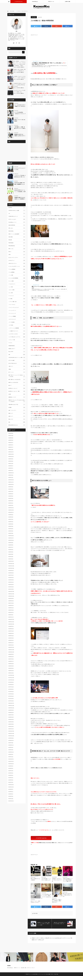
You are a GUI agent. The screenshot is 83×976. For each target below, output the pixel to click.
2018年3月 (10, 668)
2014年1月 (10, 782)
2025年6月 (10, 465)
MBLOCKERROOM (16, 225)
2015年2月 (10, 754)
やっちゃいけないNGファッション (17, 266)
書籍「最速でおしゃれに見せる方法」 (16, 379)
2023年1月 (10, 533)
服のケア (16, 385)
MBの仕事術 (12, 11)
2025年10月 (10, 456)
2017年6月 (10, 689)
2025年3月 (10, 472)
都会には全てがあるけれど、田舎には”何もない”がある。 (67, 895)
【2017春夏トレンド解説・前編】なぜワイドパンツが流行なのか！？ (19, 128)
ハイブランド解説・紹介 (16, 301)
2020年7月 (10, 603)
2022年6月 (10, 549)
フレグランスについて (16, 319)
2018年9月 (10, 654)
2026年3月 (10, 444)
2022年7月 (10, 547)
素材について (16, 413)
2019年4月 (10, 638)
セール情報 (16, 298)
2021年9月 (10, 570)
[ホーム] (8, 1)
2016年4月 (10, 721)
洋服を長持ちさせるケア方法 (16, 404)
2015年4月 (10, 749)
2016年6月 (10, 717)
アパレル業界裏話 (17, 272)
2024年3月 (10, 500)
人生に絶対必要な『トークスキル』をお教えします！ (46, 879)
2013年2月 (10, 796)
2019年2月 (10, 642)
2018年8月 (10, 656)
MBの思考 (17, 239)
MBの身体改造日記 (16, 245)
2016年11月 (10, 705)
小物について (16, 366)
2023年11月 (10, 510)
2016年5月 (10, 719)
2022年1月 (10, 561)
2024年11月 (10, 482)
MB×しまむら (16, 228)
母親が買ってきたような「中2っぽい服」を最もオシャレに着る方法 (17, 401)
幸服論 (16, 369)
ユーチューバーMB (16, 339)
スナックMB (16, 292)
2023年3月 (10, 528)
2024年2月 (10, 503)
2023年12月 (10, 507)
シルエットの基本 (16, 289)
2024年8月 (10, 489)
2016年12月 (10, 703)
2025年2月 (10, 475)
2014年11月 (10, 761)
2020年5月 (10, 607)
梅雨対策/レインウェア (16, 397)
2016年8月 (10, 712)
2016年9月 (10, 710)
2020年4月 (10, 610)
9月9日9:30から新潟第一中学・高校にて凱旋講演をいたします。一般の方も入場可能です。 (19, 183)
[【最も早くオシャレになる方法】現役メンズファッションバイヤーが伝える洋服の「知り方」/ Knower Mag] (41, 8)
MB (16, 31)
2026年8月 (10, 433)
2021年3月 (10, 584)
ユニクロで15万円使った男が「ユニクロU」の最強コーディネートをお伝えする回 (46, 896)
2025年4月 (10, 470)
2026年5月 (10, 440)
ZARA (16, 254)
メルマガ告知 (17, 325)
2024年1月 (10, 505)
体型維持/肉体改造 (16, 345)
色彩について (16, 416)
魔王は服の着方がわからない (16, 425)
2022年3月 (10, 556)
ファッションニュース (16, 313)
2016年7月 (10, 714)
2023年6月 (10, 521)
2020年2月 (10, 614)
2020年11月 (10, 593)
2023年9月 (10, 514)
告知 (17, 354)
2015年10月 (10, 735)
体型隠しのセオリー (16, 348)
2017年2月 (10, 698)
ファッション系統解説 (16, 316)
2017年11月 (10, 677)
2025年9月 (10, 458)
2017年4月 (10, 693)
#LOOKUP (16, 207)
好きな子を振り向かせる (16, 363)
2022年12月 (10, 535)
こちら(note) (47, 842)
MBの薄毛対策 (16, 242)
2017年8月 (10, 684)
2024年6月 (10, 493)
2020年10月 (10, 596)
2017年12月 (10, 675)
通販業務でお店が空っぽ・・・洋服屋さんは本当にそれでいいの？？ (19, 135)
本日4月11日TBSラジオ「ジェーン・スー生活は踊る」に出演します (19, 191)
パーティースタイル (16, 304)
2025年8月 (10, 461)
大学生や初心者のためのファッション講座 (17, 357)
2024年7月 (10, 491)
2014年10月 (10, 763)
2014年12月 (10, 759)
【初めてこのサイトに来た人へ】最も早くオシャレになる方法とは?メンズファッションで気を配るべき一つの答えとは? (52, 939)
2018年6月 (10, 661)
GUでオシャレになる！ (17, 219)
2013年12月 (10, 784)
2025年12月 (10, 451)
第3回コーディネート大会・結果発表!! (19, 120)
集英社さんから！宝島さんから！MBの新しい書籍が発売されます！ (57, 901)
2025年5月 (10, 468)
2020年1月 (10, 617)
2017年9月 (10, 682)
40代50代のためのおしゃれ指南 (16, 210)
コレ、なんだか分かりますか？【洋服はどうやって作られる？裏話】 (19, 105)
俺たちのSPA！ (16, 351)
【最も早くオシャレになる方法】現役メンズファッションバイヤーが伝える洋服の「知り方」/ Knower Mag (42, 974)
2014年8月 (10, 768)
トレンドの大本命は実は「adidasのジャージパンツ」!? (19, 113)
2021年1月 (10, 589)
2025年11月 (10, 454)
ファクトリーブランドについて (16, 307)
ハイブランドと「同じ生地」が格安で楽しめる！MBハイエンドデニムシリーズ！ (19, 176)
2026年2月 (10, 447)
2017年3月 (10, 696)
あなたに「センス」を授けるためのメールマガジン (35, 902)
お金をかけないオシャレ (17, 263)
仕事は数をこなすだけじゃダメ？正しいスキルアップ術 (57, 880)
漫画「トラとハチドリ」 (16, 410)
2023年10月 (10, 512)
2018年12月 (10, 647)
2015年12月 (10, 731)
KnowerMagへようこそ (16, 222)
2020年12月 (10, 591)
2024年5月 (10, 496)
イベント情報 (16, 275)
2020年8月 (10, 600)
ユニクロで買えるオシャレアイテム (17, 336)
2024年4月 (10, 498)
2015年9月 (10, 738)
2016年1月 (10, 728)
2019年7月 (10, 631)
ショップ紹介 (17, 286)
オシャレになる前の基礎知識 (17, 278)
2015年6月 (10, 745)
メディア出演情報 (16, 322)
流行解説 (17, 407)
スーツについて (17, 295)
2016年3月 (10, 724)
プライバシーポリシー (31, 967)
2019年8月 (10, 628)
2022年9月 (10, 542)
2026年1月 (10, 449)
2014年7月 (10, 770)
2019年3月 (10, 640)
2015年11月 (10, 733)
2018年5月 (10, 663)
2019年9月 (10, 626)
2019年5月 (10, 635)
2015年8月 (10, 740)
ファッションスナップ (16, 310)
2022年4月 (10, 554)
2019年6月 (10, 633)
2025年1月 (10, 477)
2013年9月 (10, 789)
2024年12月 (10, 479)
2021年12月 (10, 563)
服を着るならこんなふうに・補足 (17, 391)
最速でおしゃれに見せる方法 (16, 382)
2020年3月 (10, 612)
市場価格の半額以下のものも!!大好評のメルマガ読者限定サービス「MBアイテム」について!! (20, 198)
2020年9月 (10, 598)
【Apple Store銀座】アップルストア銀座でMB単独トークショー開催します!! (67, 880)
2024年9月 (10, 486)
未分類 (17, 394)
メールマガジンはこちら (19, 1)
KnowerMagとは (35, 1)
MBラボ (17, 251)
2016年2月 (10, 726)
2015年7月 (10, 742)
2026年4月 (10, 442)
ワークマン (16, 342)
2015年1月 (10, 756)
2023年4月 (10, 526)
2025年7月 (10, 463)
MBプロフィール (51, 1)
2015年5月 (10, 747)
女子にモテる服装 (16, 360)
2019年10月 (10, 624)
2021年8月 (10, 572)
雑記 (17, 422)
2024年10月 (10, 484)
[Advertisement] (41, 46)
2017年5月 (10, 691)
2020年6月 (10, 605)
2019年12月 (10, 619)
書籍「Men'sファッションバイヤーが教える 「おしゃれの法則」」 (17, 376)
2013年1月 (10, 798)
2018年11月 (10, 649)
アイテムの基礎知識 (17, 269)
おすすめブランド (17, 260)
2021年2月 (10, 586)
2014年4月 (10, 775)
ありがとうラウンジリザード (16, 257)
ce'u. (16, 213)
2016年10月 (10, 707)
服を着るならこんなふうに (17, 388)
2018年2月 (10, 670)
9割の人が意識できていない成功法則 (35, 879)
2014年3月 (10, 777)
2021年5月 (10, 579)
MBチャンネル (17, 248)
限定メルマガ (16, 419)
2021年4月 (10, 582)
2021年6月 (10, 577)
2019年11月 (10, 621)
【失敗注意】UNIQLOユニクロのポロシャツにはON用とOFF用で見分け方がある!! (19, 85)
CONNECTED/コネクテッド (16, 216)
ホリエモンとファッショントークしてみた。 (19, 169)
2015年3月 (10, 752)
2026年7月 (10, 435)
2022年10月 (10, 540)
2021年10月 (10, 568)
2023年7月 (10, 519)
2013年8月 (10, 791)
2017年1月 (10, 700)
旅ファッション (16, 372)
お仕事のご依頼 (67, 1)
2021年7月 (10, 575)
